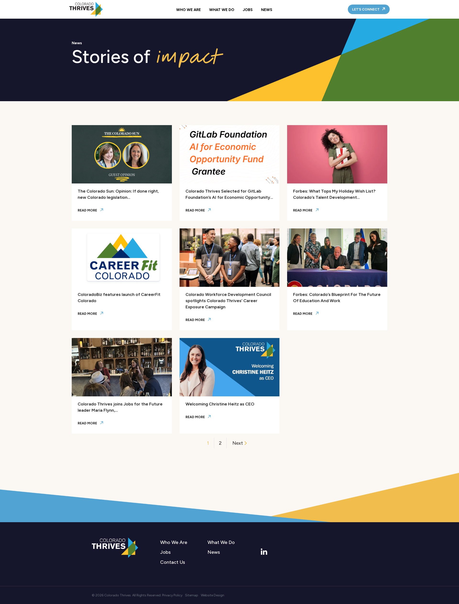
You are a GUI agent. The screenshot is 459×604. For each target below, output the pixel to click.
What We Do (221, 9)
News (266, 9)
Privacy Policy (172, 595)
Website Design (212, 595)
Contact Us (172, 562)
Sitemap (191, 595)
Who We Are (188, 9)
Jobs (248, 9)
